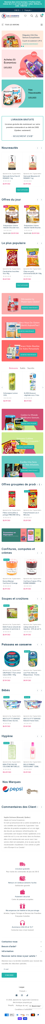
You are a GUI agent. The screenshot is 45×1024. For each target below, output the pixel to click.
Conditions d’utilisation (23, 1009)
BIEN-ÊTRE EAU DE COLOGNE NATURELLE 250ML (11, 766)
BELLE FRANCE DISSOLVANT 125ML (31, 765)
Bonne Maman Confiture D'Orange (10, 582)
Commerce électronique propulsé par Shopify (23, 1002)
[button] (32, 16)
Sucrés (30, 368)
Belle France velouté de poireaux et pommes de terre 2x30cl (12, 628)
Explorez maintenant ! (29, 470)
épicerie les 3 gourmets (21, 1000)
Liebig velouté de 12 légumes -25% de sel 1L (32, 628)
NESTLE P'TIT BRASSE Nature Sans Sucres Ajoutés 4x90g (11, 720)
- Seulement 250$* (22, 136)
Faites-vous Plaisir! (29, 423)
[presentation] (37, 148)
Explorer (8, 67)
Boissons (13, 368)
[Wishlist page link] (25, 16)
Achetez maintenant (30, 44)
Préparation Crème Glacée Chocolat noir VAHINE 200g (11, 227)
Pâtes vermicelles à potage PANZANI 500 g (11, 514)
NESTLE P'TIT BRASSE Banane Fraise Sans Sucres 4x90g (32, 720)
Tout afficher (22, 190)
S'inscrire (9, 975)
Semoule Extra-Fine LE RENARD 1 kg (11, 177)
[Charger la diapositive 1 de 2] (21, 46)
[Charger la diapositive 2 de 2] (23, 46)
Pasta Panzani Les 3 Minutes (31, 514)
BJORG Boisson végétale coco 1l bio (31, 394)
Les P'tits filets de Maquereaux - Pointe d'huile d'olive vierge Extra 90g (31, 674)
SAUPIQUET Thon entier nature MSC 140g (12, 674)
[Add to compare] (19, 156)
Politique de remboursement (26, 1005)
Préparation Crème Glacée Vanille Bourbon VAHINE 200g (33, 227)
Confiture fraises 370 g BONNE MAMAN (32, 582)
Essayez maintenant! (25, 447)
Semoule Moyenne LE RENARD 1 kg (32, 177)
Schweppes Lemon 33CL (10, 394)
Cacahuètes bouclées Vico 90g (11, 272)
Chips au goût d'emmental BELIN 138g (33, 272)
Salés (22, 368)
